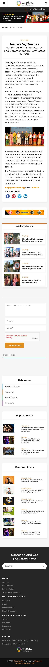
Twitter (5, 619)
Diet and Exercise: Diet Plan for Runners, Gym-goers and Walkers (32, 492)
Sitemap (5, 582)
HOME (5, 28)
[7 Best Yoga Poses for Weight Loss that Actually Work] (11, 480)
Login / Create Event (35, 9)
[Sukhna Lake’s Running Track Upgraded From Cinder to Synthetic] (12, 266)
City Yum (24, 449)
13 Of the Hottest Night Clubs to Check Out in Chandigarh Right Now (32, 429)
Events (5, 604)
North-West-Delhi (19, 640)
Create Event (7, 586)
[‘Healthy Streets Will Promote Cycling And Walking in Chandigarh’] (12, 252)
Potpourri (9, 403)
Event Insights (11, 397)
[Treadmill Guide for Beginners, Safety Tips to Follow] (11, 501)
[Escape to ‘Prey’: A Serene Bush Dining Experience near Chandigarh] (11, 451)
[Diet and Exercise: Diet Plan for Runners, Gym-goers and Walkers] (11, 490)
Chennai (33, 640)
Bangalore (6, 644)
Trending (9, 392)
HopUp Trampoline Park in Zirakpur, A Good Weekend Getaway (31, 523)
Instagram (6, 626)
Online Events (8, 607)
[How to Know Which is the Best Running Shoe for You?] (11, 511)
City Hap (24, 40)
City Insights (25, 426)
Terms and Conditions (11, 592)
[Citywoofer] (25, 3)
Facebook (6, 623)
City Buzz (16, 28)
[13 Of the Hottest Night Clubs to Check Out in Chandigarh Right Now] (11, 428)
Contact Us (6, 629)
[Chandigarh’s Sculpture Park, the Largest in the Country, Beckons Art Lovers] (12, 238)
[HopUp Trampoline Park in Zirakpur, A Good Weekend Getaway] (11, 522)
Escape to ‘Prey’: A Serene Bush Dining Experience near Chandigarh (32, 452)
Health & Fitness (12, 386)
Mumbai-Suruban (20, 644)
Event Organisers (9, 611)
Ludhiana (6, 640)
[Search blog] (46, 3)
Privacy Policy (8, 589)
